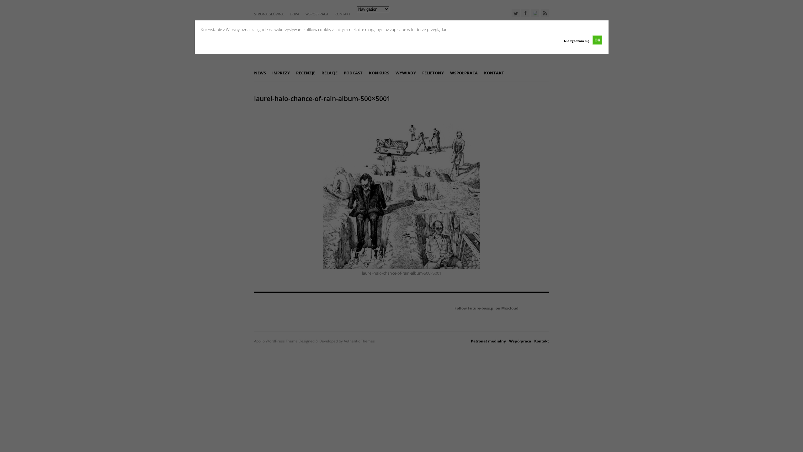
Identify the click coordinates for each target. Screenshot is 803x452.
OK (597, 40)
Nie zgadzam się (576, 41)
